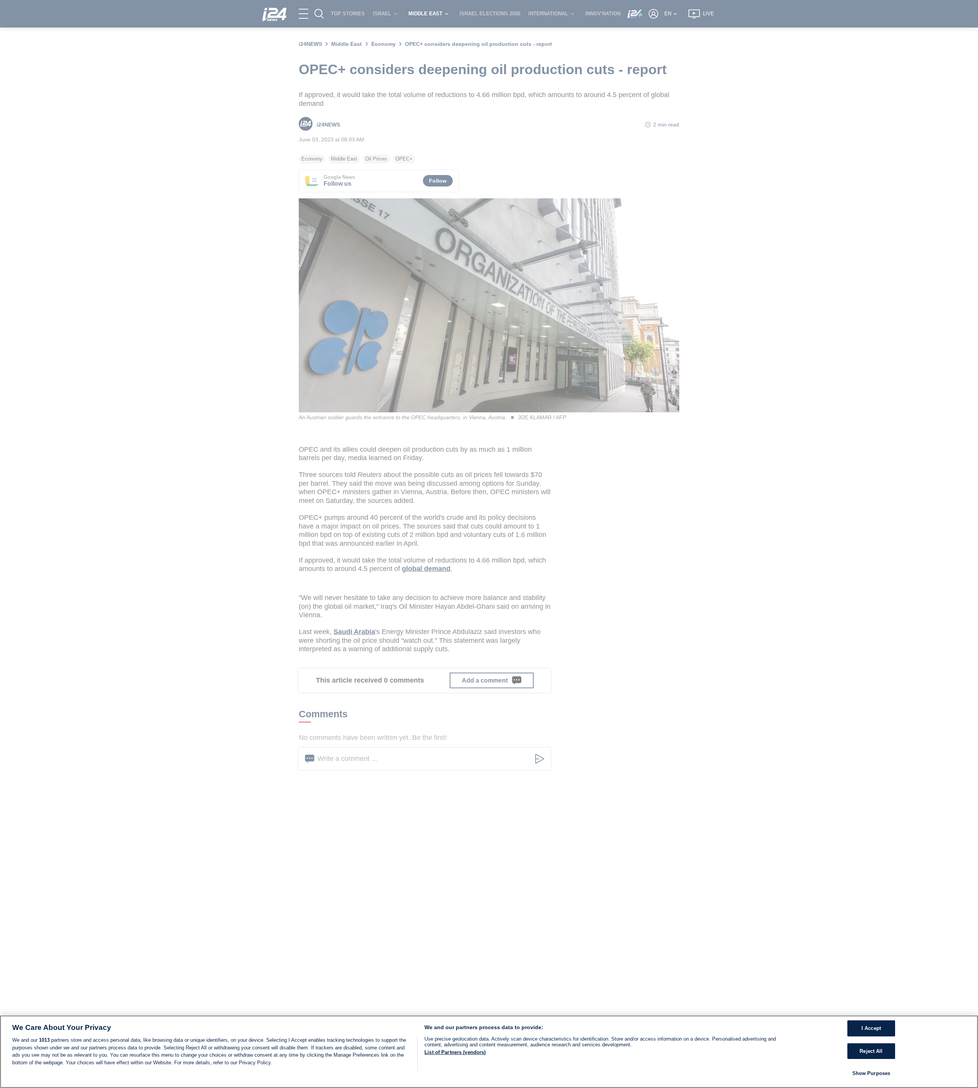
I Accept (871, 1028)
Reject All (871, 1051)
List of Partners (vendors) (455, 1052)
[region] (489, 1051)
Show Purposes (871, 1073)
